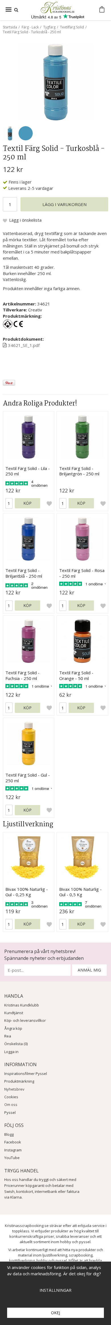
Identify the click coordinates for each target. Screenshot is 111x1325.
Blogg (9, 1134)
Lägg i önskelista (25, 220)
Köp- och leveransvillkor (25, 1020)
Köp (27, 503)
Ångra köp (13, 1028)
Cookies (11, 1096)
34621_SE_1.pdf (24, 345)
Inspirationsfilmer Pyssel (25, 1073)
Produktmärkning (19, 1081)
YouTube (12, 1157)
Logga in (11, 1051)
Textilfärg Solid (72, 27)
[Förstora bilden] (55, 81)
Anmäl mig (89, 970)
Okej (55, 1312)
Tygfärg (49, 27)
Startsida (10, 27)
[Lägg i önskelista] (49, 503)
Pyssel (10, 1112)
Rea (7, 1036)
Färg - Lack (30, 27)
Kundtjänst (13, 1012)
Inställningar (55, 1290)
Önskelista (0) (16, 1043)
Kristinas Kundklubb (21, 1005)
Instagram (13, 1150)
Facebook (12, 1142)
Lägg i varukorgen (64, 204)
